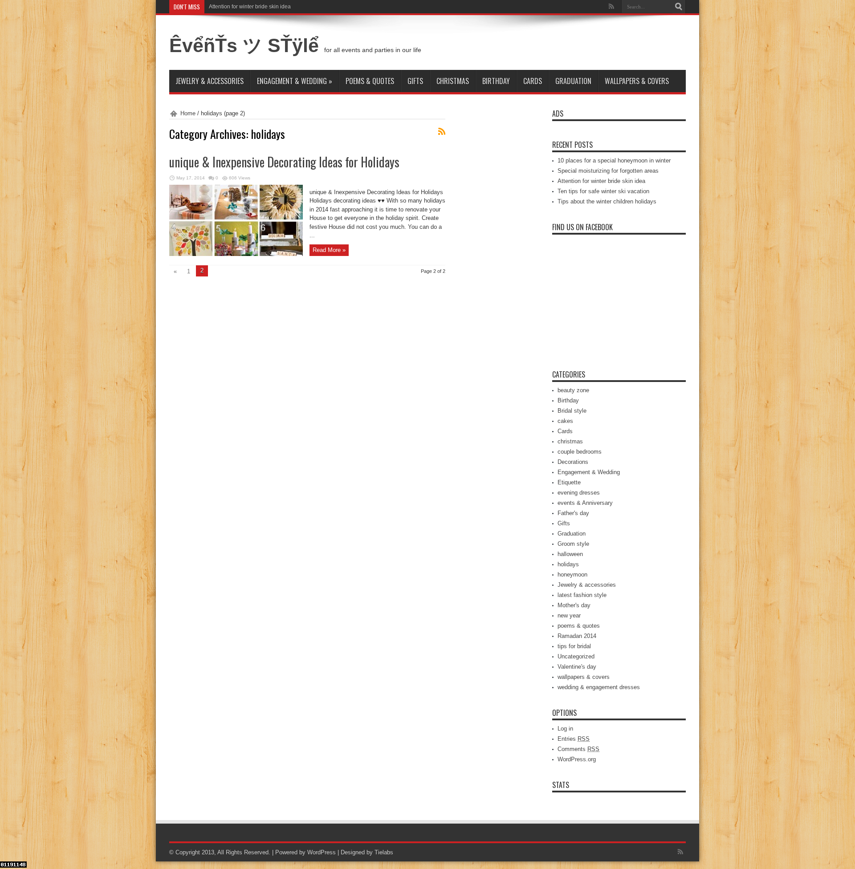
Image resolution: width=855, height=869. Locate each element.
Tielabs (384, 852)
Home (187, 113)
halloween (570, 554)
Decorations (573, 462)
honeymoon (572, 574)
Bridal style (572, 410)
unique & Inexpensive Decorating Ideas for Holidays (284, 162)
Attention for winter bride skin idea (250, 7)
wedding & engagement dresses (599, 687)
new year (569, 615)
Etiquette (569, 482)
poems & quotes (370, 81)
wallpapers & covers (637, 81)
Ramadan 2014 (577, 636)
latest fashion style (582, 595)
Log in (565, 728)
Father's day (573, 513)
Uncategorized (576, 656)
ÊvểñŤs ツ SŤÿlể (246, 45)
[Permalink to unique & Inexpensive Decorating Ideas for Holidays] (236, 254)
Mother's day (574, 605)
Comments (578, 749)
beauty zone (573, 390)
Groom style (573, 543)
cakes (565, 421)
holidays (568, 564)
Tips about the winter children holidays (607, 201)
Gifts (415, 81)
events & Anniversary (585, 502)
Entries (574, 738)
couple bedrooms (580, 451)
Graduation (573, 81)
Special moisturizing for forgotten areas (608, 170)
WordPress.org (577, 759)
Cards (532, 81)
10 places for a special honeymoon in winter (614, 160)
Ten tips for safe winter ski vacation (603, 191)
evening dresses (579, 492)
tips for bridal (574, 646)
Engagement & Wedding (294, 81)
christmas (452, 81)
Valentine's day (577, 666)
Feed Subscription (441, 131)
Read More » (329, 250)
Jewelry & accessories (209, 81)
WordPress (321, 852)
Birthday (496, 81)
